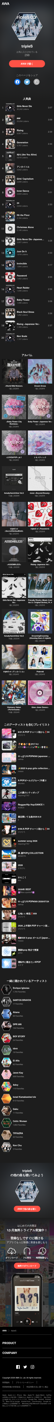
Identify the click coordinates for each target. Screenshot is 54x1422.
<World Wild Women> (14, 385)
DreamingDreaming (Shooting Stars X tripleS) (40, 636)
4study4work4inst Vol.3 (14, 493)
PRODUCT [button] (9, 1343)
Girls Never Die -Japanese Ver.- (14, 601)
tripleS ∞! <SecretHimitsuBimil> (14, 529)
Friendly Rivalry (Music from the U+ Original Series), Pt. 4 (40, 601)
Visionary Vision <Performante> (14, 708)
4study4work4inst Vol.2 (14, 635)
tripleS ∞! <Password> (40, 528)
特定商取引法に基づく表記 (37, 1386)
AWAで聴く (27, 63)
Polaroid (40, 671)
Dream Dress (40, 385)
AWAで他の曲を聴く (27, 1208)
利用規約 (6, 1382)
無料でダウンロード (27, 1265)
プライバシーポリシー (25, 1382)
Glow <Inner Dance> (40, 707)
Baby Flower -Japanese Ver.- (40, 421)
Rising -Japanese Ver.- (40, 564)
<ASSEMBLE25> (14, 564)
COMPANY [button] (9, 1353)
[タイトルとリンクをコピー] (37, 82)
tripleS (13, 1330)
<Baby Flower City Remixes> (14, 422)
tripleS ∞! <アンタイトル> (14, 671)
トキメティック (40, 457)
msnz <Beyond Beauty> (40, 493)
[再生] (10, 107)
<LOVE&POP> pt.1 (14, 457)
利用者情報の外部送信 (11, 1386)
